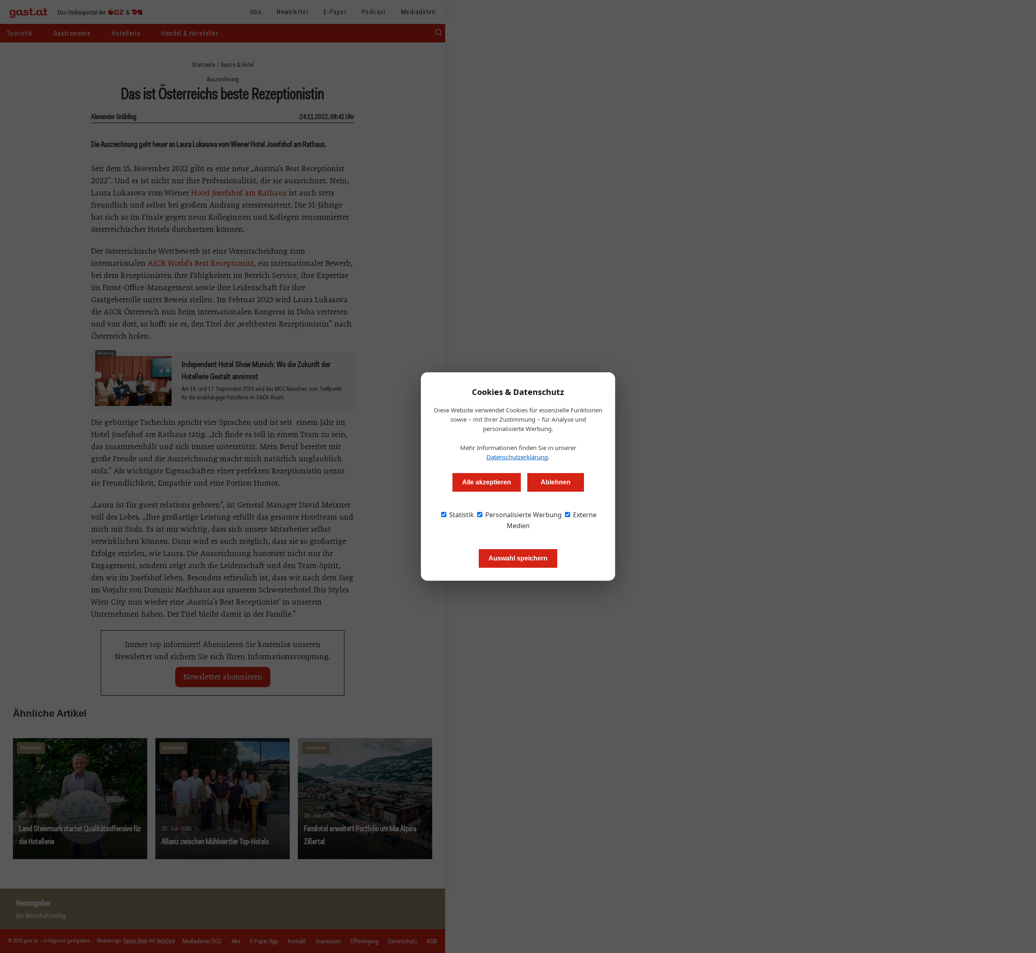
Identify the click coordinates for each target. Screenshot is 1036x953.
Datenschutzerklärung (517, 457)
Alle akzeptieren (486, 482)
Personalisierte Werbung (523, 514)
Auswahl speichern (518, 558)
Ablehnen (556, 482)
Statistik (461, 514)
